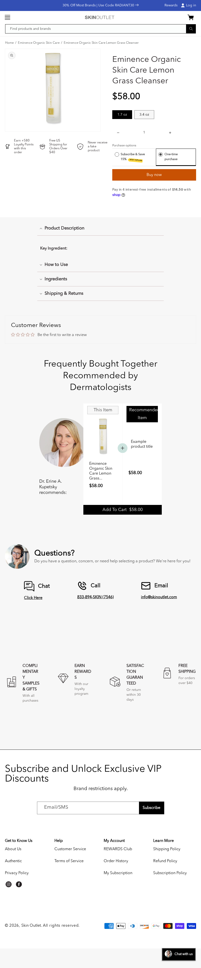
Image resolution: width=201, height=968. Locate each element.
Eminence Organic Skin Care (39, 43)
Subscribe (151, 808)
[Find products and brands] (191, 28)
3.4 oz (144, 114)
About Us (13, 849)
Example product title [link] (142, 444)
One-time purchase (171, 157)
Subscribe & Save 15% (133, 157)
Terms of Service (69, 861)
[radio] (117, 154)
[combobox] (100, 28)
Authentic (13, 861)
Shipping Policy (166, 849)
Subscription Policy (170, 873)
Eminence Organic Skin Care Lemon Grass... (100, 471)
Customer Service (70, 849)
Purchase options (124, 145)
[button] (7, 17)
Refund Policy (165, 861)
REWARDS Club (118, 849)
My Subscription (118, 873)
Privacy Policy (17, 873)
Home (9, 43)
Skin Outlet (31, 926)
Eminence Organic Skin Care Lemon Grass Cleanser (101, 43)
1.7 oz (122, 114)
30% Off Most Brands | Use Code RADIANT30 (99, 5)
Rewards (170, 5)
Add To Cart (122, 510)
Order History (116, 861)
